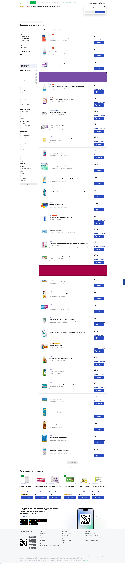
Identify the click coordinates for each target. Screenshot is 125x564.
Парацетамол (24, 111)
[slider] (19, 60)
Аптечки (22, 29)
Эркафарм (23, 92)
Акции (28, 6)
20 (22, 158)
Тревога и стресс (25, 40)
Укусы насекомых (25, 33)
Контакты (42, 542)
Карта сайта (65, 542)
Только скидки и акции (25, 80)
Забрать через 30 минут (25, 70)
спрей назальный (25, 135)
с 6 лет (23, 144)
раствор (23, 137)
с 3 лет (23, 149)
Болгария (23, 175)
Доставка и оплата (66, 533)
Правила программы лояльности (92, 540)
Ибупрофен (24, 113)
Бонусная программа (37, 6)
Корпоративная (24, 45)
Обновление (24, 99)
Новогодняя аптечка (25, 51)
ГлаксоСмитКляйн (25, 104)
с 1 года (23, 147)
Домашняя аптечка (25, 31)
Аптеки (46, 6)
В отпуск (23, 49)
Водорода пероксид (25, 123)
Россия (23, 173)
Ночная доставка (66, 535)
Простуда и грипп (25, 36)
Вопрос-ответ (65, 538)
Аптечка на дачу (24, 47)
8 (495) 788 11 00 (26, 531)
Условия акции (23, 516)
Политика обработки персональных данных (94, 537)
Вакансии (42, 538)
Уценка (59, 6)
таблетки (24, 133)
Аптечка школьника (25, 43)
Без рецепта (22, 73)
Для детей (22, 76)
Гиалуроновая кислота (26, 125)
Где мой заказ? (65, 537)
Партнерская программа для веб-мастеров (49, 545)
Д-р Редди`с (24, 102)
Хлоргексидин (24, 127)
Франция (23, 178)
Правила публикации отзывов (91, 538)
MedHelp (23, 90)
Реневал (23, 88)
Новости (42, 543)
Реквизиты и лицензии (90, 533)
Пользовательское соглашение (91, 535)
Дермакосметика (52, 6)
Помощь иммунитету (25, 38)
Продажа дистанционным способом (92, 543)
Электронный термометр (27, 168)
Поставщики (42, 540)
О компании (42, 533)
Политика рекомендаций (90, 542)
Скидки (23, 6)
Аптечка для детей (25, 42)
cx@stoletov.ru (86, 560)
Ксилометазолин (25, 116)
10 (22, 161)
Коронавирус (24, 34)
